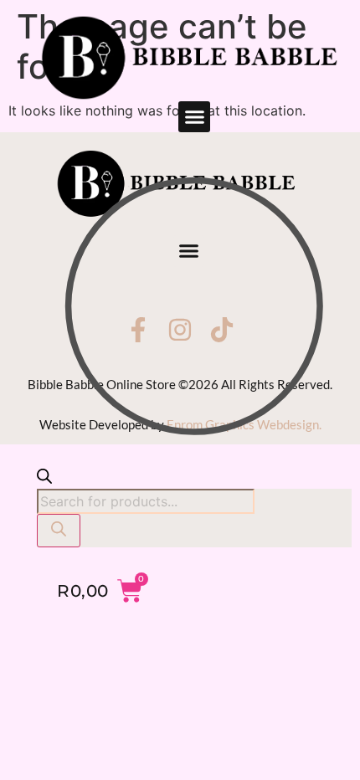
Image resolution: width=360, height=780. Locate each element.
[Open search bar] (44, 478)
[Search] (58, 530)
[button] (194, 117)
